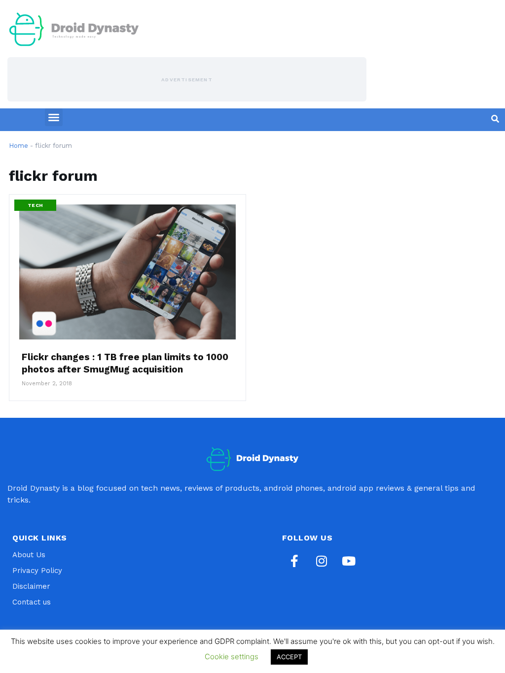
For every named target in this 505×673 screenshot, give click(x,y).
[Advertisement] (186, 79)
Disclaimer (31, 586)
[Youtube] (348, 561)
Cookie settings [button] (231, 656)
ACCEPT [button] (289, 657)
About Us (28, 554)
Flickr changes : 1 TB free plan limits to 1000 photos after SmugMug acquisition (125, 363)
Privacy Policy (37, 570)
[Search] (495, 119)
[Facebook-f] (294, 561)
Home (18, 145)
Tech (35, 205)
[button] (54, 117)
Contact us (31, 602)
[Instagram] (321, 561)
